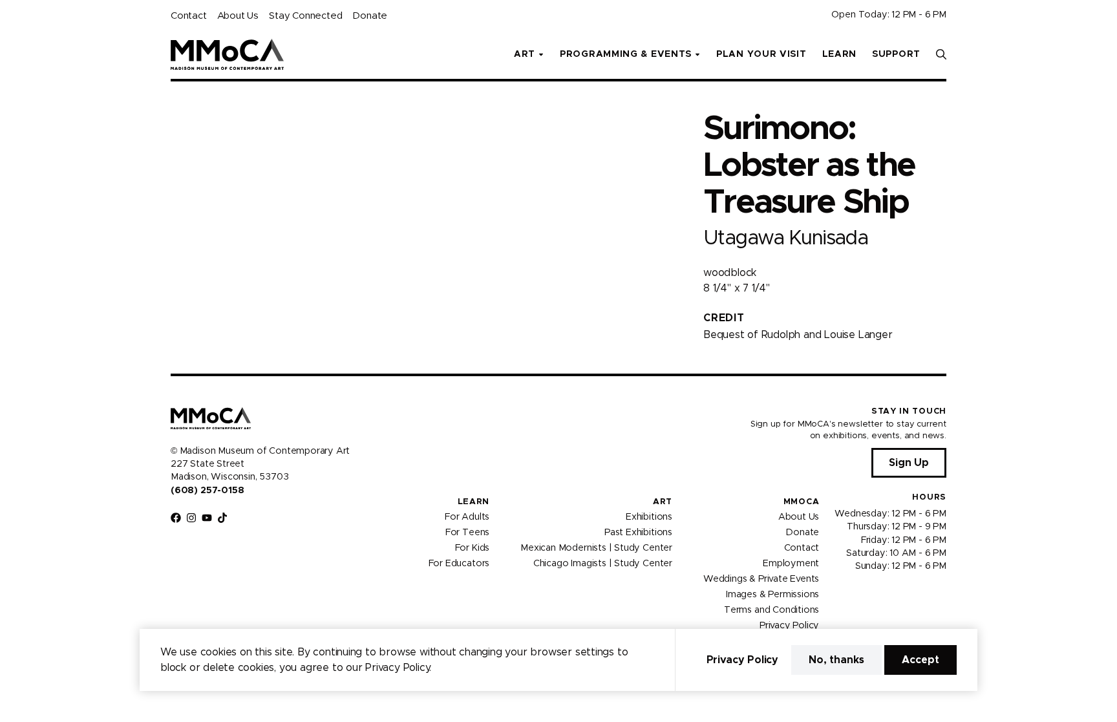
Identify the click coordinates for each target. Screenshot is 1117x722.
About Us (238, 16)
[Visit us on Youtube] (207, 518)
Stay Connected (305, 16)
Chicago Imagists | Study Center (602, 563)
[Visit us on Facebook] (176, 518)
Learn (839, 54)
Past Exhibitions (638, 532)
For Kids (472, 548)
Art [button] (524, 54)
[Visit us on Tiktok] (222, 518)
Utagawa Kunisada (785, 238)
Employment (791, 563)
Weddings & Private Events (761, 579)
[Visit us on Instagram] (191, 518)
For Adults (467, 517)
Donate (369, 16)
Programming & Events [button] (626, 54)
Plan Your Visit (761, 54)
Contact (189, 16)
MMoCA (801, 502)
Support (896, 54)
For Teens (467, 532)
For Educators (459, 563)
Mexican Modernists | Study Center (596, 548)
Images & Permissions (772, 594)
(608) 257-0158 (207, 490)
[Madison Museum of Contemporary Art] (227, 54)
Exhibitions (649, 517)
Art (662, 502)
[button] (941, 54)
